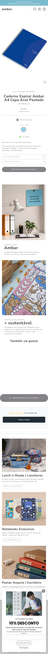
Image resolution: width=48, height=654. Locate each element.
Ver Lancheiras (12, 486)
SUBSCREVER (24, 643)
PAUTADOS (30, 92)
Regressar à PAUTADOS (25, 398)
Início (15, 92)
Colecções (21, 92)
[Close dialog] (43, 591)
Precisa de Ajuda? (12, 161)
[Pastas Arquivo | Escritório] (24, 562)
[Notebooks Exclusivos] (24, 509)
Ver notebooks (12, 540)
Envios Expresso (11, 157)
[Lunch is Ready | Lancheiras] (24, 455)
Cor (24, 125)
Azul (23, 129)
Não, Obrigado (24, 648)
